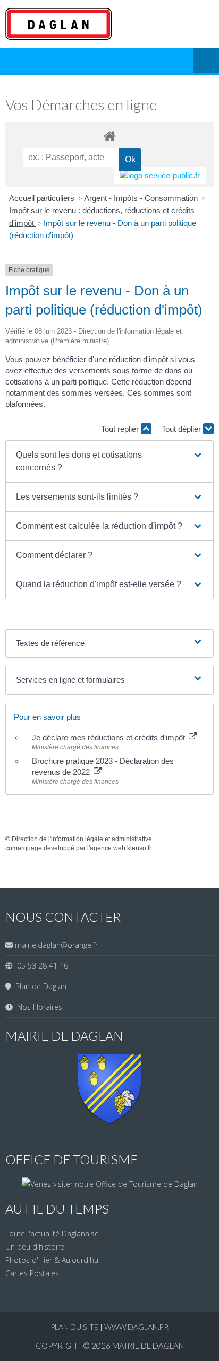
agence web (107, 848)
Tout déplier (182, 428)
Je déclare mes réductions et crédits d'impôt (109, 737)
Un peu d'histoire (34, 1247)
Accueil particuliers (43, 198)
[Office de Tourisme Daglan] (110, 1184)
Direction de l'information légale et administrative (82, 839)
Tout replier (121, 428)
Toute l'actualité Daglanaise (52, 1233)
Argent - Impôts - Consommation (142, 198)
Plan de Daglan (38, 986)
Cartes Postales (32, 1273)
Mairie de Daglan (148, 1345)
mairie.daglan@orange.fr (56, 945)
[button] (109, 461)
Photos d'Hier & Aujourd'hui (52, 1260)
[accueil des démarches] (109, 135)
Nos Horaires (37, 1007)
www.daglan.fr (136, 1326)
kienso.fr (139, 848)
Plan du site (75, 1326)
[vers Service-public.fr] (160, 175)
